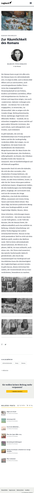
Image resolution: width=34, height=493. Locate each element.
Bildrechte (5, 370)
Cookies (27, 490)
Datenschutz (20, 490)
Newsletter (4, 490)
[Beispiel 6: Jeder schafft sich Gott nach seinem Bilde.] (24, 327)
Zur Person (18, 66)
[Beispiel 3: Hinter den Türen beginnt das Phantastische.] (9, 305)
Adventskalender (7, 363)
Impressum (12, 490)
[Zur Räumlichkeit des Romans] (1, 345)
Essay (16, 363)
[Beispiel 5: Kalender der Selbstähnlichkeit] (9, 327)
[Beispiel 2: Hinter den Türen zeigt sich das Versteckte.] (24, 284)
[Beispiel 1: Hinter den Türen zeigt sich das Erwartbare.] (9, 284)
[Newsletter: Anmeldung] (17, 388)
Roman (23, 363)
